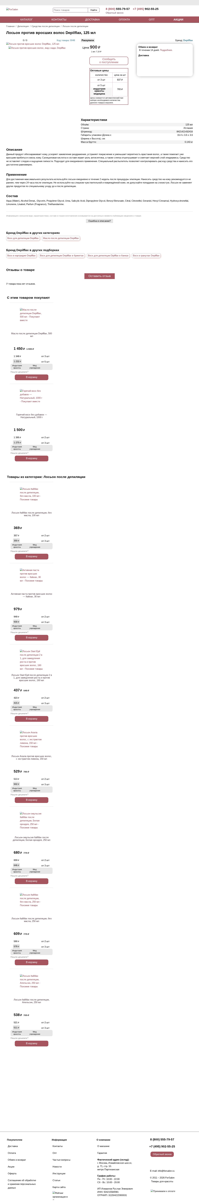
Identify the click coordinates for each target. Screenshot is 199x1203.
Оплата (124, 19)
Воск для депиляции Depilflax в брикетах (62, 255)
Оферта (12, 1173)
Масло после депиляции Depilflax (61, 238)
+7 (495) (146, 9)
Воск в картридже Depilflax (21, 255)
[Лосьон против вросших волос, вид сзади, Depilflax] (37, 48)
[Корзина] (181, 11)
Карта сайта (59, 1187)
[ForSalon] (29, 11)
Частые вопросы (61, 1159)
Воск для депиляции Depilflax (23, 238)
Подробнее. (166, 50)
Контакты (58, 19)
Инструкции (59, 1173)
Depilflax (188, 40)
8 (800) (118, 9)
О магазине (103, 1146)
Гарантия (102, 1153)
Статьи (56, 1180)
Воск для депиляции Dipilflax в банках (108, 255)
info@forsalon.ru (166, 1170)
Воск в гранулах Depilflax (146, 255)
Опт (152, 19)
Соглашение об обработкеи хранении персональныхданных (22, 1184)
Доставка (92, 19)
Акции (178, 19)
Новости (57, 1166)
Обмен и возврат (17, 1159)
